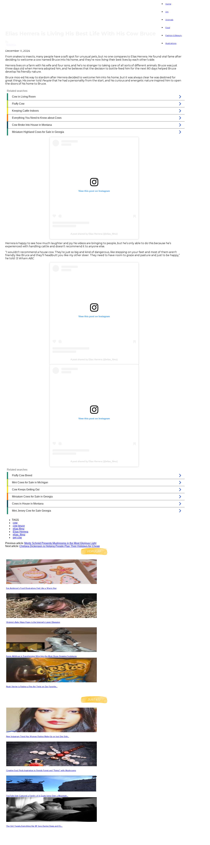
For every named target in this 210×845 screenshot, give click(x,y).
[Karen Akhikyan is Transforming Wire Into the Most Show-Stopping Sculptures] (51, 651)
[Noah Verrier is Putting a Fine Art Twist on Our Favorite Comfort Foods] (51, 681)
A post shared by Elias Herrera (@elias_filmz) (94, 233)
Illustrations (170, 43)
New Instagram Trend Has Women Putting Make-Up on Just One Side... (37, 736)
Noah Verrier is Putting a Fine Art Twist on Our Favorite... (31, 686)
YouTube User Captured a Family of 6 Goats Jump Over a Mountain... (37, 795)
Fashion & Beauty (173, 35)
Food (167, 27)
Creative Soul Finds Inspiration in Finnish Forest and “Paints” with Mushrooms (41, 770)
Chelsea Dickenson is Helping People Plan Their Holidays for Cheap (59, 546)
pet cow (17, 537)
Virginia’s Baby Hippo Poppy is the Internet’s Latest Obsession (33, 622)
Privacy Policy (43, 840)
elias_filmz (19, 534)
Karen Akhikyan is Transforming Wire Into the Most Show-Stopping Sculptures (41, 656)
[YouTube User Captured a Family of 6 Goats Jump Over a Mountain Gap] (51, 791)
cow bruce (19, 525)
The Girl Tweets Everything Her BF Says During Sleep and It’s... (34, 826)
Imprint (65, 840)
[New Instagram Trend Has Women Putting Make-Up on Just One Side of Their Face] (51, 731)
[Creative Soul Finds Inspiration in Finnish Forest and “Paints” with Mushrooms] (51, 765)
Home (168, 4)
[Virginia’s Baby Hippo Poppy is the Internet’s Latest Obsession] (51, 617)
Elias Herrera (20, 531)
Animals (169, 19)
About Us (20, 840)
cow (15, 522)
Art (166, 12)
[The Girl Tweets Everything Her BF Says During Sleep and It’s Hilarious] (51, 821)
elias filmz (18, 528)
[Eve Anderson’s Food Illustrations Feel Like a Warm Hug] (51, 583)
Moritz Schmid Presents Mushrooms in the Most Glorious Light (60, 543)
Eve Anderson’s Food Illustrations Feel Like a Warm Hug (31, 588)
